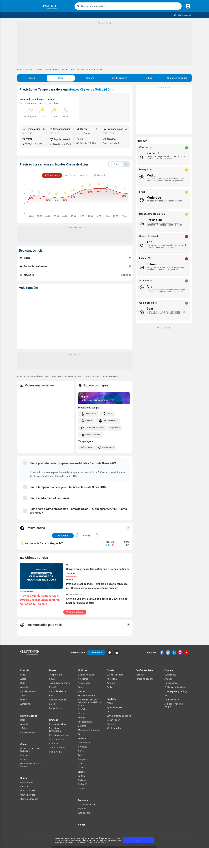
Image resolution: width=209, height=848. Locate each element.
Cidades (87, 535)
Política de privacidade (96, 842)
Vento (117, 428)
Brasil (23, 674)
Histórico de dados (177, 78)
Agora (31, 78)
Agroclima (83, 679)
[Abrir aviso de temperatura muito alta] (43, 129)
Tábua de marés (57, 747)
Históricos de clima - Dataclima (30, 749)
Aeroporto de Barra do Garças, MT (44, 543)
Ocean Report (113, 720)
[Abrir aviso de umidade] (126, 129)
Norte (81, 751)
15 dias (148, 78)
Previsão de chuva (58, 724)
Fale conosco (171, 683)
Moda (81, 713)
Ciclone (81, 767)
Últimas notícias (86, 674)
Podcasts (25, 759)
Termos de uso (171, 699)
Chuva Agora (108, 447)
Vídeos (82, 824)
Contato (168, 670)
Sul (79, 734)
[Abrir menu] (19, 7)
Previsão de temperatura (55, 729)
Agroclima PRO (114, 707)
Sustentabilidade (86, 695)
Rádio (110, 687)
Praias (23, 699)
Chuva (110, 414)
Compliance (170, 674)
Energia (82, 717)
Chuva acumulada (29, 799)
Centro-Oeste (84, 742)
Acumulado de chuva (59, 683)
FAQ (166, 695)
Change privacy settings (175, 691)
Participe (140, 674)
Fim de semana (119, 78)
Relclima (24, 755)
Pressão (88, 421)
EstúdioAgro (84, 813)
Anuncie (168, 679)
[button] (182, 15)
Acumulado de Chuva (94, 428)
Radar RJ (25, 786)
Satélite (88, 447)
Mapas (52, 670)
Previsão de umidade (59, 735)
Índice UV (53, 743)
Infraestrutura (85, 722)
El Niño (81, 772)
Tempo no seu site (144, 679)
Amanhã (90, 78)
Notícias (82, 670)
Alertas (81, 691)
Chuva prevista (27, 795)
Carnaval (82, 788)
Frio (80, 755)
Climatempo (96, 652)
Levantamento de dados (119, 716)
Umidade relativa (57, 691)
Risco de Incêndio (93, 435)
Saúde (81, 687)
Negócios (82, 709)
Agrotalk (82, 808)
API (108, 711)
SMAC (110, 703)
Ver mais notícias (74, 612)
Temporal (82, 759)
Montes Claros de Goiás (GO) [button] (89, 89)
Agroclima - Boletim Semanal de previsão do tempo (90, 702)
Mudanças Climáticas (88, 730)
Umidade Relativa (110, 421)
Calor (80, 763)
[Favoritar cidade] (113, 89)
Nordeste (82, 747)
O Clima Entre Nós (87, 804)
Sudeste (82, 738)
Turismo (82, 780)
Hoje (60, 78)
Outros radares (27, 790)
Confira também (144, 670)
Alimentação (84, 683)
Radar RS (82, 784)
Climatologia (55, 752)
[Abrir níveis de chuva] (97, 129)
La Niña (82, 776)
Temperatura (90, 414)
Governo (82, 726)
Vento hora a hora (58, 739)
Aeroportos (63, 535)
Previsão (25, 670)
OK (138, 840)
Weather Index (114, 728)
